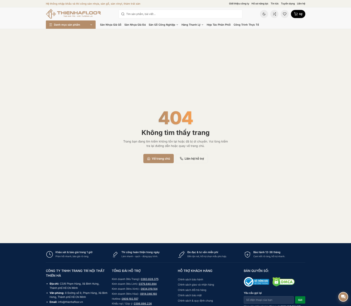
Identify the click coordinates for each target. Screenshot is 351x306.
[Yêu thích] (285, 14)
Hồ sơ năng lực (260, 3)
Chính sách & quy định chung (195, 300)
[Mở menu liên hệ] (343, 297)
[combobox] (183, 14)
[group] (175, 254)
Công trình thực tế (246, 24)
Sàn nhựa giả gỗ (110, 24)
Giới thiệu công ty (239, 3)
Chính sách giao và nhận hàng (196, 284)
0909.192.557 (130, 298)
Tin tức (275, 3)
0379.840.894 (148, 283)
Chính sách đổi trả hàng (192, 289)
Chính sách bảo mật (190, 295)
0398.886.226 (143, 303)
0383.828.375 (149, 279)
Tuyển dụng (288, 3)
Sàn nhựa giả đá (135, 24)
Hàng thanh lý (190, 24)
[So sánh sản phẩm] (274, 14)
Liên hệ (301, 3)
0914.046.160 (148, 293)
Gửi (300, 299)
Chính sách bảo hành (190, 279)
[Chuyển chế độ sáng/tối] (264, 14)
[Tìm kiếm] (123, 14)
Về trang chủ (161, 158)
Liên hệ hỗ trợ (194, 158)
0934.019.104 (149, 288)
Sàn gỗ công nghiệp (162, 24)
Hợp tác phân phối (219, 24)
